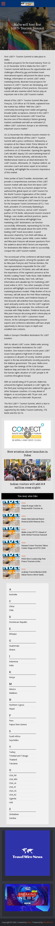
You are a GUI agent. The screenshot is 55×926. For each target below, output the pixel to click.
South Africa (14, 736)
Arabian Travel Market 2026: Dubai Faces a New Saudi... (34, 573)
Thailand (13, 759)
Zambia (12, 818)
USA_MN (13, 779)
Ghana (12, 649)
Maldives (13, 693)
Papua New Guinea (18, 724)
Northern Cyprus (16, 704)
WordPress (48, 922)
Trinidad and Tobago (18, 755)
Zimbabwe (14, 814)
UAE (11, 802)
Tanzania (13, 763)
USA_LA (12, 783)
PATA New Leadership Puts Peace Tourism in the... (33, 560)
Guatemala (14, 645)
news (23, 503)
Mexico (12, 689)
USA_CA (12, 790)
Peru (11, 720)
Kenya (12, 677)
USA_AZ (12, 794)
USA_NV (12, 775)
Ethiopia (12, 634)
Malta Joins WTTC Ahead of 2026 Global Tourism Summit (34, 533)
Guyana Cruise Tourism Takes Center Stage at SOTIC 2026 (34, 546)
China (11, 606)
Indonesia (13, 661)
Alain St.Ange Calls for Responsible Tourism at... (32, 507)
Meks (29, 922)
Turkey (12, 752)
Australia (13, 594)
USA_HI (12, 787)
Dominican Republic (18, 622)
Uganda (12, 798)
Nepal (12, 708)
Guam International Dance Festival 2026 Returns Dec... (33, 520)
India (11, 665)
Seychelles (14, 740)
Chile (11, 610)
